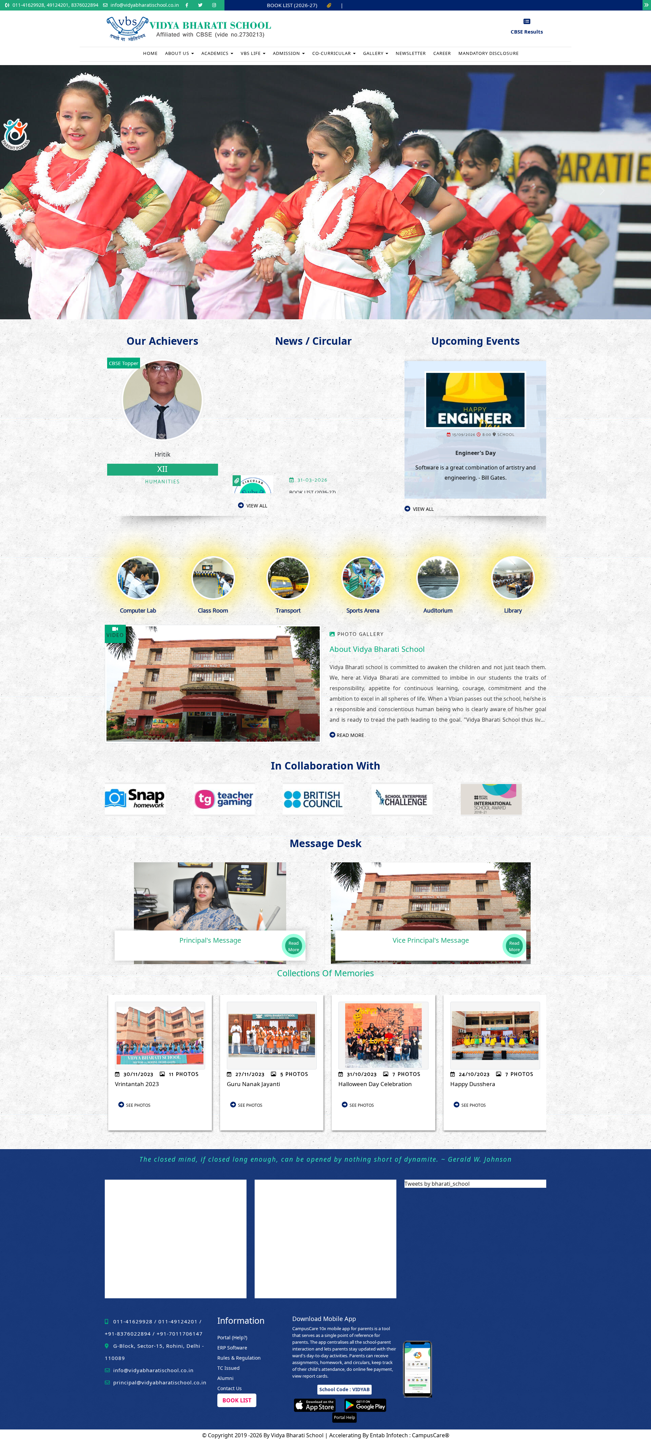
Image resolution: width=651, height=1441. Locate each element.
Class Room (213, 611)
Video (115, 635)
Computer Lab (138, 611)
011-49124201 (178, 1321)
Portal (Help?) (232, 1337)
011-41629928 (133, 1321)
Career (442, 53)
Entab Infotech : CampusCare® (409, 1435)
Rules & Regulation (239, 1358)
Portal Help (344, 1417)
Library (513, 611)
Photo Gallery (360, 634)
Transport (288, 611)
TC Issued (228, 1368)
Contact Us (229, 1388)
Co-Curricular (332, 53)
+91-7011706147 (180, 1333)
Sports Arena (363, 611)
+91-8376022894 (128, 1333)
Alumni (225, 1378)
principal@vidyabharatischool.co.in (159, 1382)
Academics (215, 53)
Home (150, 53)
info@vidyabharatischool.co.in (145, 5)
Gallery (374, 53)
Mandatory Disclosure (488, 53)
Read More (349, 735)
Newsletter (411, 53)
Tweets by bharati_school (437, 1183)
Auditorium (438, 611)
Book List (236, 1400)
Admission (287, 53)
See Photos (137, 1105)
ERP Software (232, 1347)
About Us (178, 53)
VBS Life (251, 53)
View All (255, 505)
